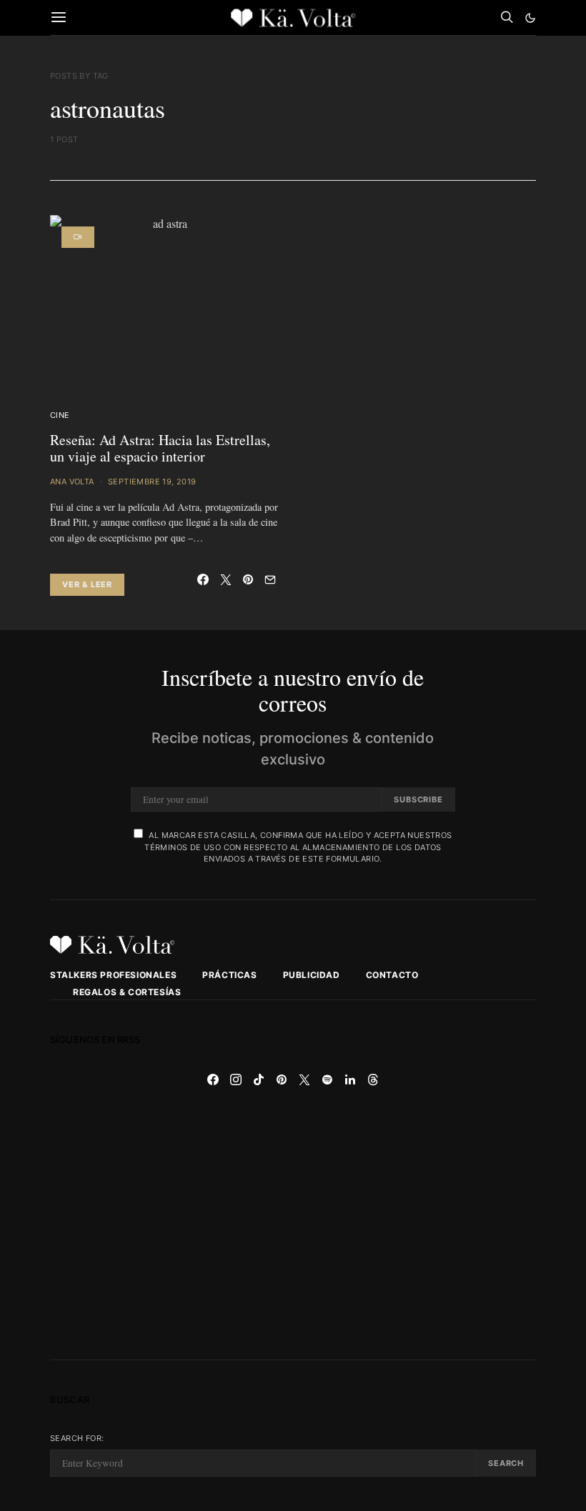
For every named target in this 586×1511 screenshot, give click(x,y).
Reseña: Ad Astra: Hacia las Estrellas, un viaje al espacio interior (160, 448)
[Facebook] (213, 1079)
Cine (60, 415)
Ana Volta (72, 482)
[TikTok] (259, 1079)
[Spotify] (327, 1079)
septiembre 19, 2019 (152, 482)
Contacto (392, 974)
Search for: (77, 1438)
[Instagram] (236, 1079)
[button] (530, 18)
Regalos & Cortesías (127, 992)
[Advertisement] (293, 1225)
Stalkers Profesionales (113, 974)
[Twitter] (304, 1079)
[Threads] (373, 1079)
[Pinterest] (282, 1079)
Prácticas (229, 974)
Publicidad (311, 974)
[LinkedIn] (350, 1079)
